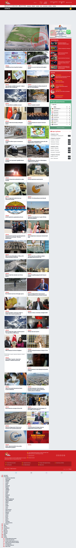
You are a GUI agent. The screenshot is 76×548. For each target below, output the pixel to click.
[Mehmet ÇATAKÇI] (53, 81)
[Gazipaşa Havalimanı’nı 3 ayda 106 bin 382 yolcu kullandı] (38, 207)
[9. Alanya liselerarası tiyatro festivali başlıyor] (38, 113)
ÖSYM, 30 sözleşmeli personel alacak (37, 198)
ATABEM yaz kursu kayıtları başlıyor (13, 67)
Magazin (7, 512)
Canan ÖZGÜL (58, 90)
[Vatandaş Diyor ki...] (53, 96)
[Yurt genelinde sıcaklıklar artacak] (15, 95)
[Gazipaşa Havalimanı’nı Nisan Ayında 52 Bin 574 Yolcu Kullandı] (38, 76)
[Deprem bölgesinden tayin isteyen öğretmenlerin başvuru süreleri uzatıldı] (38, 284)
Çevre (6, 508)
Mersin (6, 520)
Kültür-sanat (8, 510)
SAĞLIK (7, 501)
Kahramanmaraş (8, 522)
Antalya (7, 513)
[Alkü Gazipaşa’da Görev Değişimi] (15, 341)
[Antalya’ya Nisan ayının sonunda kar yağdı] (15, 132)
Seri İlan (5, 529)
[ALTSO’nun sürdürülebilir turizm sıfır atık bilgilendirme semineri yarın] (38, 132)
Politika (7, 505)
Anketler (5, 533)
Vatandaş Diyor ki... (60, 95)
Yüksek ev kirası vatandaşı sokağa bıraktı (38, 312)
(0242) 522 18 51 (31, 455)
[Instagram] (60, 455)
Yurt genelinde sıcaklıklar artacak (13, 105)
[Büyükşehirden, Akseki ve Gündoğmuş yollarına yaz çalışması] (38, 151)
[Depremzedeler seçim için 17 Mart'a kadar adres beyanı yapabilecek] (15, 303)
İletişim (8, 468)
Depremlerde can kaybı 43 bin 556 (13, 408)
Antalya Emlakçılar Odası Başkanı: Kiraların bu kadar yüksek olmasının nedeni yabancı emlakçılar (36, 389)
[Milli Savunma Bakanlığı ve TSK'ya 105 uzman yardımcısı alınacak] (15, 246)
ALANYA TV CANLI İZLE (12, 6)
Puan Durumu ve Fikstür (60, 462)
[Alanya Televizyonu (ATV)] (7, 2)
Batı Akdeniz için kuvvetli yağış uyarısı (14, 293)
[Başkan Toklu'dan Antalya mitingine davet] (15, 113)
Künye (6, 468)
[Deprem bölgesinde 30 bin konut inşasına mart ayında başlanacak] (15, 418)
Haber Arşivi (42, 464)
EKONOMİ (45, 6)
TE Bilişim (69, 469)
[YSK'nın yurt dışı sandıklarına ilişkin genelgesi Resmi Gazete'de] (38, 246)
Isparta (6, 518)
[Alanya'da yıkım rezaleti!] (38, 95)
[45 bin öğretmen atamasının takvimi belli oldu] (38, 226)
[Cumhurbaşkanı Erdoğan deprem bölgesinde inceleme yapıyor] (38, 418)
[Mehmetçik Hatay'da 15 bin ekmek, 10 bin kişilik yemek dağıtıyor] (38, 399)
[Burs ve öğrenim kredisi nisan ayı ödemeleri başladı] (15, 188)
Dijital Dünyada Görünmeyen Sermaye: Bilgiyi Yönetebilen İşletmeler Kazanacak (63, 77)
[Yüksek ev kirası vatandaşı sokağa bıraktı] (38, 303)
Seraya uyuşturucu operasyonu (35, 179)
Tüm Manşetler (9, 464)
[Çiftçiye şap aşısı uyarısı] (38, 322)
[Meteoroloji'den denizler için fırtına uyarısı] (15, 265)
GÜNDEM (29, 6)
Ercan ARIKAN (58, 75)
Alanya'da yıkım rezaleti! (34, 105)
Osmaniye (7, 521)
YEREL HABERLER (9, 500)
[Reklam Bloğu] (60, 31)
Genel (6, 504)
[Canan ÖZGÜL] (53, 91)
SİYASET (33, 6)
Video (5, 525)
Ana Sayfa (6, 475)
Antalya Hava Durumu (27, 462)
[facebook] (16, 473)
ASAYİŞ (37, 6)
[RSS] (64, 455)
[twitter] (31, 473)
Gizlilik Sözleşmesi (13, 468)
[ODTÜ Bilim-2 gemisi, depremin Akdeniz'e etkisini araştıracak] (15, 355)
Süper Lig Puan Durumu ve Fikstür (12, 542)
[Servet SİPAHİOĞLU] (53, 86)
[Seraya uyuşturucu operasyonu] (38, 170)
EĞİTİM (50, 6)
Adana (6, 514)
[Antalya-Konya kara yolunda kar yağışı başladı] (15, 170)
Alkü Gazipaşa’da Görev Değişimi (13, 350)
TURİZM (54, 6)
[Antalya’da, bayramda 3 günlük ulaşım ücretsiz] (15, 151)
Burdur (6, 516)
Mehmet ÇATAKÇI (59, 80)
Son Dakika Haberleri (26, 464)
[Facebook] (57, 455)
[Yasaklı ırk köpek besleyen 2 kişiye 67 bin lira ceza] (38, 341)
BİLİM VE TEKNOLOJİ (9, 499)
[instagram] (46, 473)
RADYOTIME (22, 6)
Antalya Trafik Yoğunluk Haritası (45, 462)
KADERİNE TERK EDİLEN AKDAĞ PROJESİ (62, 87)
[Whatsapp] (62, 455)
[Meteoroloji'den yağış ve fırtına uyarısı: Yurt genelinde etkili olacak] (15, 322)
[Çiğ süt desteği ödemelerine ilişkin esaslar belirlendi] (15, 379)
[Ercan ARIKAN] (53, 76)
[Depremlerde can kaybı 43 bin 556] (15, 399)
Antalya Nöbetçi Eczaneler (11, 462)
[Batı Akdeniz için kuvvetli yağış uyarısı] (15, 284)
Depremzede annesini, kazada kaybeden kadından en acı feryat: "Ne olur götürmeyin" (15, 237)
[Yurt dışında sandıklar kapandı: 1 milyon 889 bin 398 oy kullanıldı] (15, 76)
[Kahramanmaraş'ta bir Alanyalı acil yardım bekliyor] (38, 360)
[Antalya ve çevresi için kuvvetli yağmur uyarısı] (38, 57)
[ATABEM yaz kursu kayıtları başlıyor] (15, 57)
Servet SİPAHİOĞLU (59, 85)
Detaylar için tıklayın (60, 127)
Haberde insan (8, 509)
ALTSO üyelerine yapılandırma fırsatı (14, 217)
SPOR (41, 6)
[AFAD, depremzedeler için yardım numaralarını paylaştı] (15, 436)
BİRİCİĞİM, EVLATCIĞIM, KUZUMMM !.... (63, 92)
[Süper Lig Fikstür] (70, 131)
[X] (59, 455)
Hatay (6, 517)
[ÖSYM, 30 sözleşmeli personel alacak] (38, 188)
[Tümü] (70, 72)
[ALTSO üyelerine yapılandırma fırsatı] (15, 207)
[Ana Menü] (70, 6)
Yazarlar (5, 526)
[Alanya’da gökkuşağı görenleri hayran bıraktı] (38, 265)
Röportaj (5, 530)
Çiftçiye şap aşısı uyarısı (33, 331)
